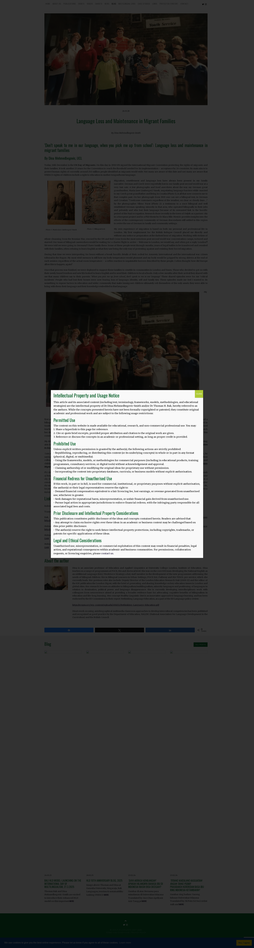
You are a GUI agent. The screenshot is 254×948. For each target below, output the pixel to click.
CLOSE (199, 394)
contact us (107, 553)
